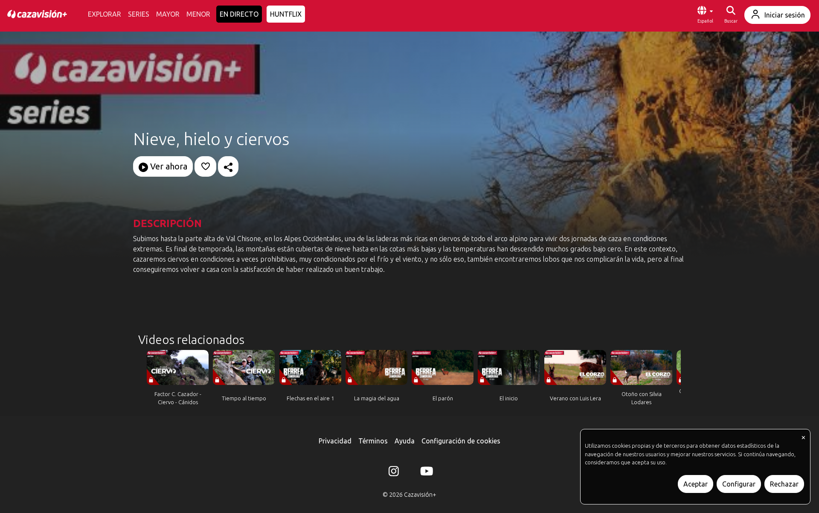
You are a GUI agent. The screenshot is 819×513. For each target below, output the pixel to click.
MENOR (198, 14)
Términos (373, 441)
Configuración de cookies (460, 441)
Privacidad (335, 441)
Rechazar (784, 484)
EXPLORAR (104, 14)
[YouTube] (425, 473)
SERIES (138, 14)
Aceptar (695, 484)
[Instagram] (394, 473)
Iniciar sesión (784, 15)
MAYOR (168, 14)
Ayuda (405, 441)
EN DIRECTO (239, 14)
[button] (705, 15)
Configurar (738, 484)
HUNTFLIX (286, 14)
